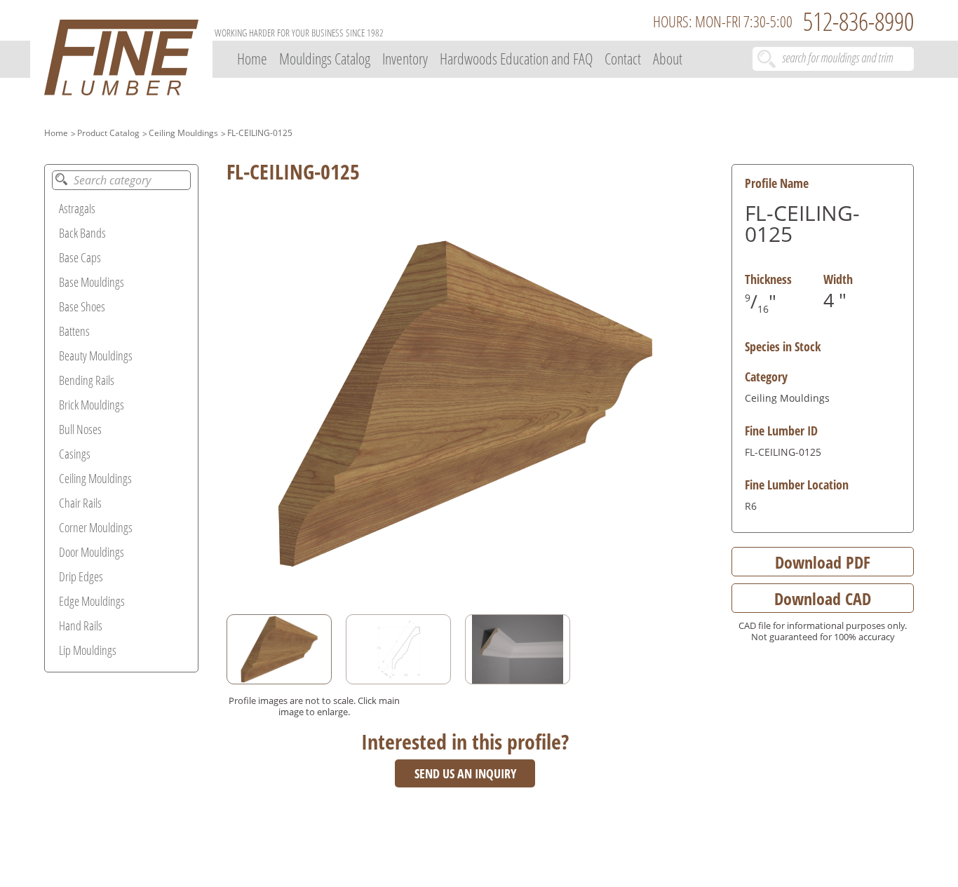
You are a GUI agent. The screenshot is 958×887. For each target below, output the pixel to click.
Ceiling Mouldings (183, 133)
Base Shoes (82, 306)
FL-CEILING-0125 (259, 133)
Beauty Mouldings (96, 355)
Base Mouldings (91, 281)
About (667, 58)
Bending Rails (86, 380)
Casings (74, 453)
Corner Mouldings (96, 527)
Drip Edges (81, 576)
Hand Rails (80, 625)
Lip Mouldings (87, 650)
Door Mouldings (91, 551)
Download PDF (822, 562)
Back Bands (82, 232)
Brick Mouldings (91, 404)
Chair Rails (80, 502)
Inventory (405, 58)
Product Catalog (108, 133)
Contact (623, 58)
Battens (74, 331)
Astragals (77, 208)
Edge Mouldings (92, 601)
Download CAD (822, 598)
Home (252, 58)
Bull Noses (80, 429)
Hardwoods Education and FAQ (516, 58)
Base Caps (80, 257)
